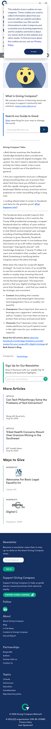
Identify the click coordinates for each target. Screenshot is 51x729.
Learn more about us (25, 105)
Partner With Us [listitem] (10, 659)
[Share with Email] (47, 55)
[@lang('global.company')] (4, 3)
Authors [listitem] (6, 655)
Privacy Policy (25, 722)
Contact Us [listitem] (8, 663)
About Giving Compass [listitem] (13, 621)
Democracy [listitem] (8, 682)
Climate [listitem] (6, 679)
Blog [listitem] (5, 624)
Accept (34, 51)
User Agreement (25, 725)
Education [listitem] (7, 686)
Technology (22, 356)
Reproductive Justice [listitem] (12, 694)
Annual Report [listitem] (9, 635)
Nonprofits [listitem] (7, 652)
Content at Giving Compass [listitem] (15, 632)
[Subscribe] (45, 379)
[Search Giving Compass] (40, 3)
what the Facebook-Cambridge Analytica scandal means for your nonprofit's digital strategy (24, 340)
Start (7, 120)
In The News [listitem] (8, 628)
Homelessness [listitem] (9, 690)
